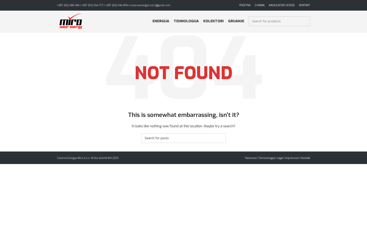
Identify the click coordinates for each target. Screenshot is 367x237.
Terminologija (266, 158)
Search (304, 21)
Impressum (292, 158)
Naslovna (251, 158)
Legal (280, 158)
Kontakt (305, 158)
